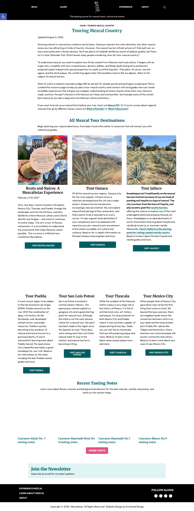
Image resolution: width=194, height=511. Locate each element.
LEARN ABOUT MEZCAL (31, 493)
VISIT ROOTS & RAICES (43, 245)
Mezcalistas (77, 506)
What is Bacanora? (118, 108)
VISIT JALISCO (151, 248)
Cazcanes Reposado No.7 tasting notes (114, 440)
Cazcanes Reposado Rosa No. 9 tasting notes (76, 440)
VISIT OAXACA (97, 244)
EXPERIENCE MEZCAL (30, 488)
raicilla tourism (159, 207)
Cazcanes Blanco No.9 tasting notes (153, 440)
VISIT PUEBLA (36, 370)
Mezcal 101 (113, 105)
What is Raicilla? (95, 108)
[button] (3, 16)
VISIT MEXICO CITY (158, 352)
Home (83, 25)
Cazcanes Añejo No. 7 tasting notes (32, 440)
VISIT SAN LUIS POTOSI (77, 353)
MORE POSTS (97, 450)
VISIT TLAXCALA (118, 352)
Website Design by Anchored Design (125, 506)
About (23, 497)
